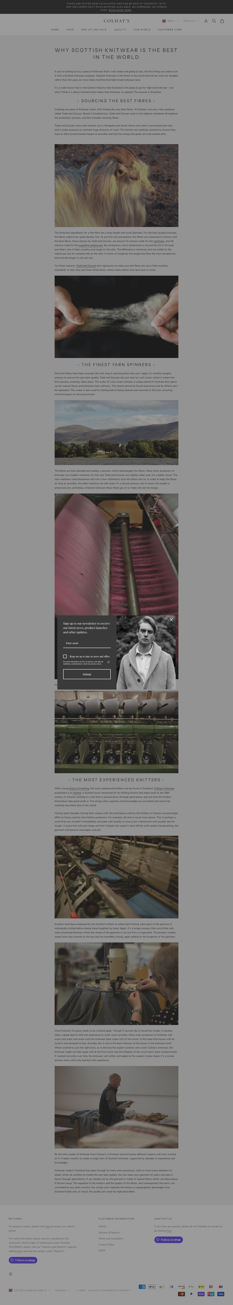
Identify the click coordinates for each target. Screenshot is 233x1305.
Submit (87, 674)
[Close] (171, 619)
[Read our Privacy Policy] (108, 662)
